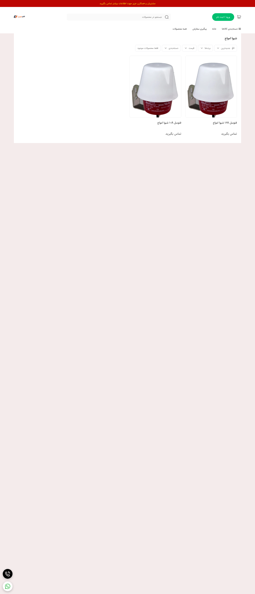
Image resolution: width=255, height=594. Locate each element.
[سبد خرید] (239, 17)
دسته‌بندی (173, 48)
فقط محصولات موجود (147, 48)
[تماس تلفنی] (7, 574)
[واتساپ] (7, 586)
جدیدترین (225, 48)
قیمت (191, 48)
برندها (208, 48)
